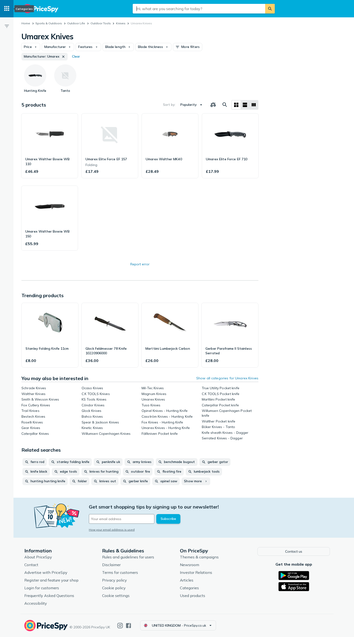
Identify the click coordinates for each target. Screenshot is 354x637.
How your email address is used (112, 529)
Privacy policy (114, 580)
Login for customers (41, 587)
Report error (140, 264)
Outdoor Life (76, 23)
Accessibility (35, 603)
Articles (186, 580)
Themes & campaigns (199, 557)
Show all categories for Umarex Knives (227, 378)
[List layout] (245, 105)
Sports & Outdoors (48, 23)
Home (25, 23)
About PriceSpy (38, 557)
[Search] (270, 8)
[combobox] (199, 8)
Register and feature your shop (51, 580)
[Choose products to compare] (213, 105)
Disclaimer (111, 564)
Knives (120, 23)
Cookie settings (116, 595)
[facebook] (128, 625)
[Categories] (6, 8)
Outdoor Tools (101, 23)
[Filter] (7, 26)
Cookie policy (114, 587)
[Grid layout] (236, 105)
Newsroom (189, 564)
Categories (189, 587)
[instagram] (120, 625)
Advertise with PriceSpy (45, 572)
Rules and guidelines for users (128, 557)
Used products (192, 595)
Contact (31, 564)
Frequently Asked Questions (49, 595)
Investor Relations (196, 572)
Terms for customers (120, 572)
